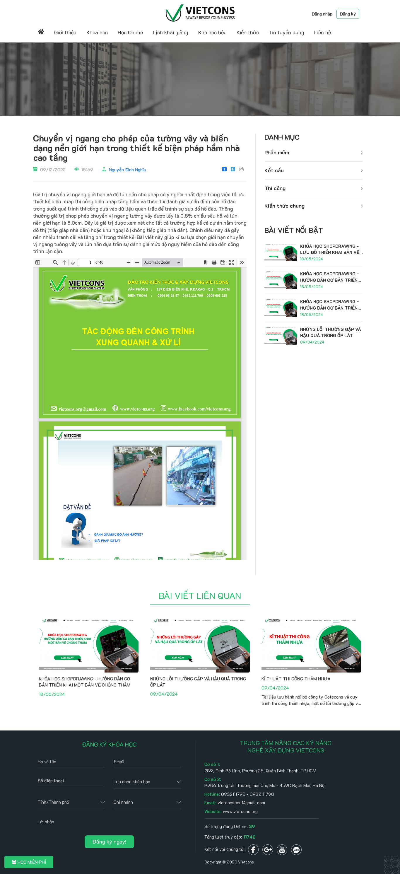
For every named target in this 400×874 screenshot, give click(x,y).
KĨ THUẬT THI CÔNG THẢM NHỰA (296, 679)
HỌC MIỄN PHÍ (31, 862)
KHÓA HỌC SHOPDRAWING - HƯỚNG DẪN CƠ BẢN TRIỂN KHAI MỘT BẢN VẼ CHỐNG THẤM (84, 682)
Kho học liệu (212, 32)
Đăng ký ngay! (109, 841)
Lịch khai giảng (170, 32)
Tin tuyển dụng (286, 32)
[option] (89, 658)
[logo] (200, 13)
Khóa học (97, 32)
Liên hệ (322, 32)
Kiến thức (248, 32)
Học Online (130, 32)
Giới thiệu (65, 32)
